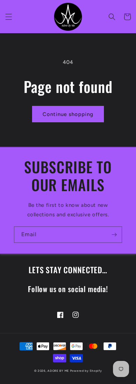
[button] (8, 16)
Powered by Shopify (86, 370)
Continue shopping (68, 114)
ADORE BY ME (58, 370)
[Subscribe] (114, 234)
